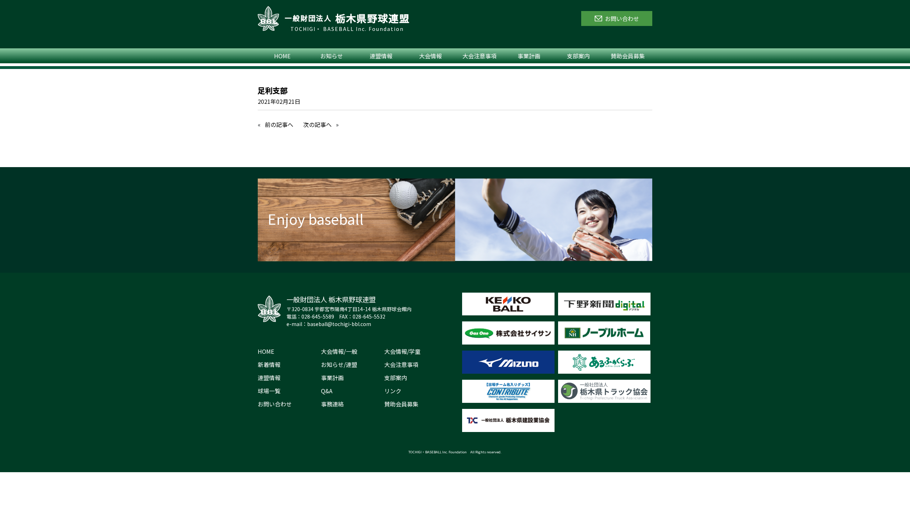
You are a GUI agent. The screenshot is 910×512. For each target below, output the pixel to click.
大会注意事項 (479, 56)
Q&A (326, 390)
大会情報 (430, 56)
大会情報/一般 (339, 351)
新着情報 (269, 364)
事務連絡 (332, 404)
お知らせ (331, 56)
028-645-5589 (317, 316)
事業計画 (529, 56)
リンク (392, 390)
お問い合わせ (275, 404)
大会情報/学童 (402, 351)
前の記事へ (279, 124)
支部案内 (578, 56)
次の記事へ (317, 124)
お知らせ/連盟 (339, 364)
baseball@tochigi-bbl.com (339, 323)
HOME (282, 56)
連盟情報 (381, 56)
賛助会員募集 (628, 56)
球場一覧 (269, 390)
